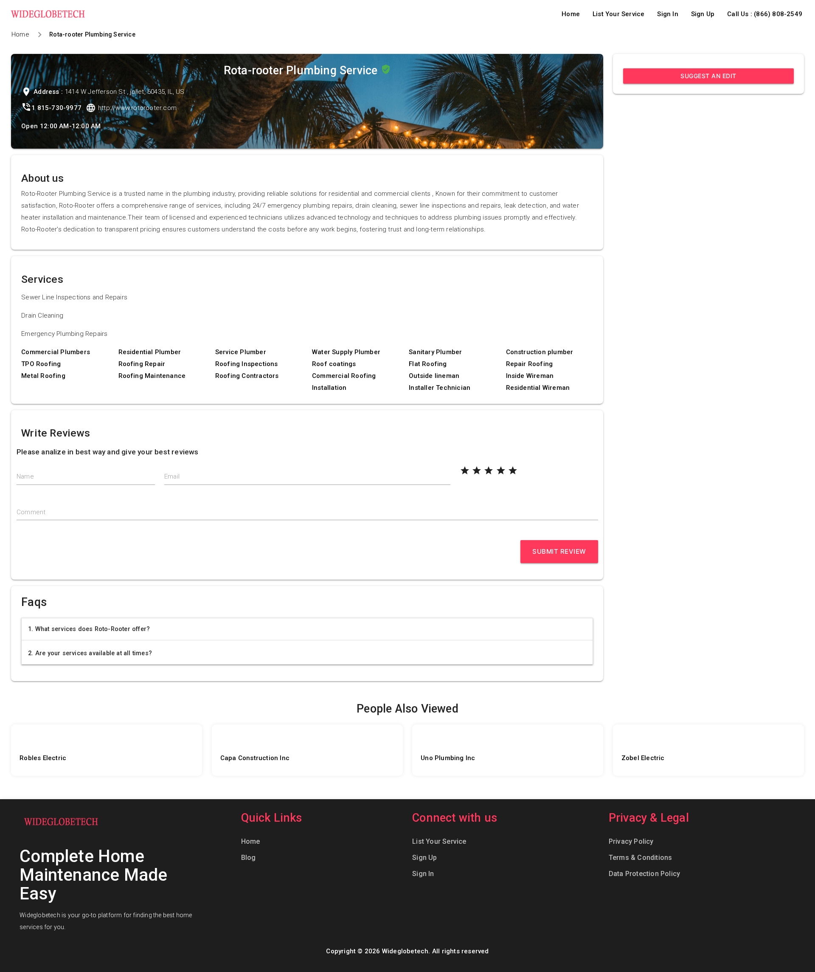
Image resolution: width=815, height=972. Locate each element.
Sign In (667, 14)
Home (571, 14)
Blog (248, 858)
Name (25, 476)
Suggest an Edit (708, 75)
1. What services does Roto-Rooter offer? (89, 628)
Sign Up (702, 14)
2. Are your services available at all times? (90, 653)
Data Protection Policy (644, 874)
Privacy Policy (631, 841)
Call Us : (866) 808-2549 (764, 14)
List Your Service (618, 14)
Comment (31, 512)
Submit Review (559, 551)
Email (172, 476)
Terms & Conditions (640, 858)
